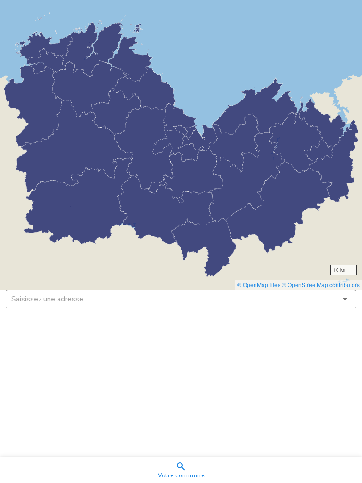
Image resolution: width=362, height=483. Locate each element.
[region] (181, 145)
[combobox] (181, 299)
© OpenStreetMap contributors (321, 285)
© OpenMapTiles (258, 285)
